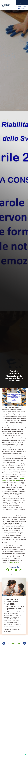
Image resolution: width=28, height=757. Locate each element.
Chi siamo (18, 6)
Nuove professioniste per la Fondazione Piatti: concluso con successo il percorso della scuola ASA (14, 604)
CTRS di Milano (15, 480)
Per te (24, 6)
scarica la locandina (15, 562)
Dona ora (22, 3)
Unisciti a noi (21, 8)
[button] (24, 643)
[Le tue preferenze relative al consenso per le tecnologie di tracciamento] (25, 754)
